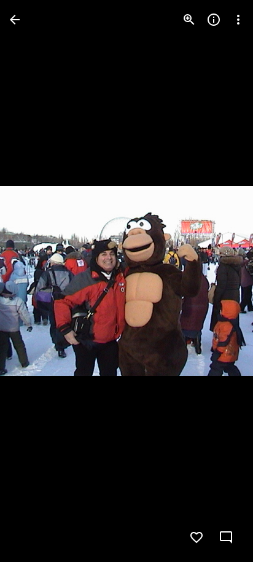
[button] (34, 281)
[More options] (238, 19)
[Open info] (213, 19)
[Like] (196, 537)
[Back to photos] (14, 19)
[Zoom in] (189, 19)
